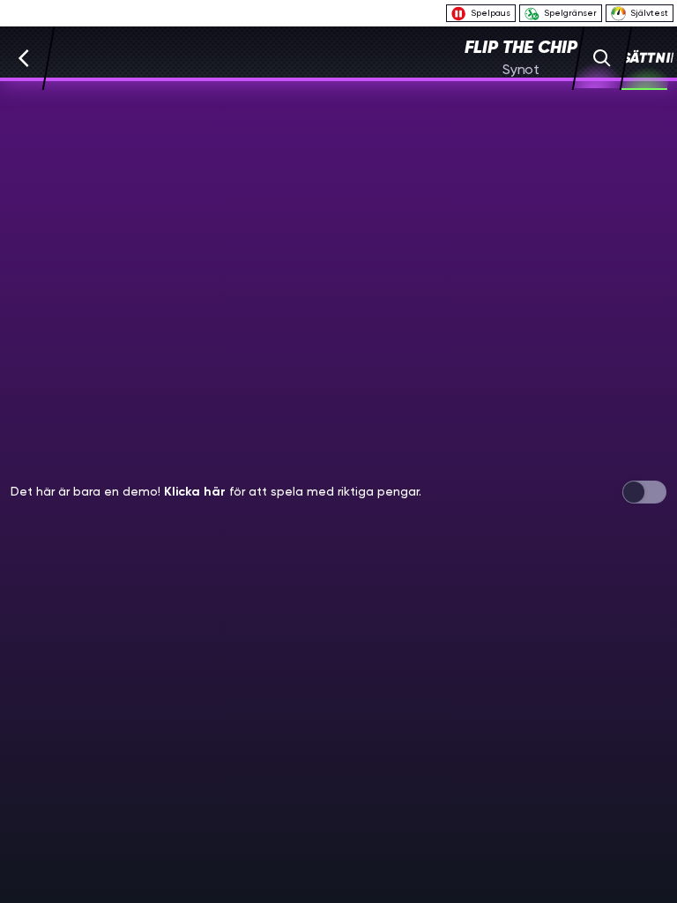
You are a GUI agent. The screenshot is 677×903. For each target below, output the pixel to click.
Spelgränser (570, 13)
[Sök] (602, 58)
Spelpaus (490, 13)
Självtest (649, 13)
